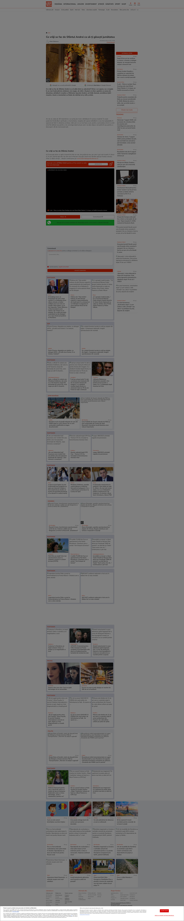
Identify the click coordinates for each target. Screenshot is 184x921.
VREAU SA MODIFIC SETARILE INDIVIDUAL (164, 915)
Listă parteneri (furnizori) (84, 914)
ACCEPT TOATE (164, 910)
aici (71, 915)
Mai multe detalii (15, 911)
